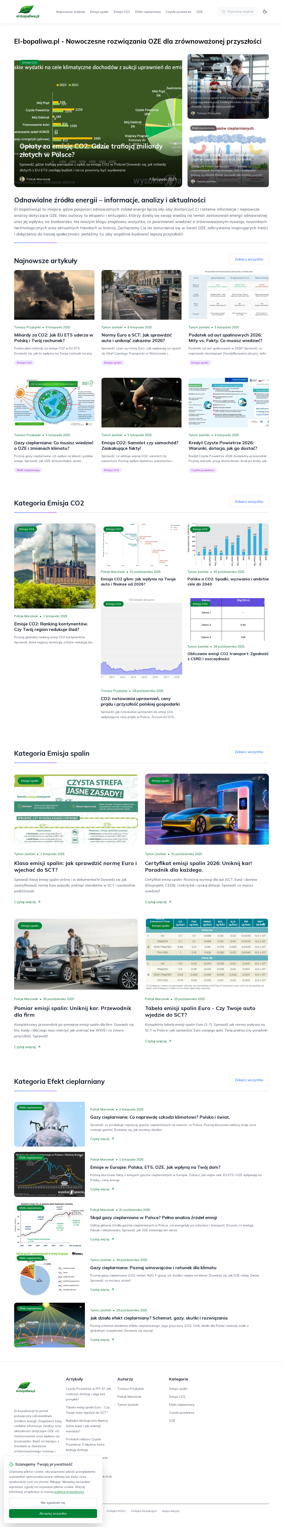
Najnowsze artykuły (70, 12)
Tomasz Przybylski (27, 327)
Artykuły (74, 1379)
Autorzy (125, 1379)
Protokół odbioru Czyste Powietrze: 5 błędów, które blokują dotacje (85, 1444)
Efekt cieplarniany (148, 12)
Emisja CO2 (122, 12)
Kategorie (178, 1379)
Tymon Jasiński (111, 327)
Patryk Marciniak (26, 616)
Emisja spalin (99, 12)
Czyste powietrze (178, 12)
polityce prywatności (69, 1492)
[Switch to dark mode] (265, 12)
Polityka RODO (116, 1511)
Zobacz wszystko (249, 259)
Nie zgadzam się (53, 1503)
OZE (200, 12)
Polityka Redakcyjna (144, 1511)
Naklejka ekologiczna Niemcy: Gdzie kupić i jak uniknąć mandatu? (87, 1426)
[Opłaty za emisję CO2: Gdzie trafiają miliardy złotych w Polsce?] (98, 120)
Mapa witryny (170, 1511)
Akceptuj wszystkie (53, 1513)
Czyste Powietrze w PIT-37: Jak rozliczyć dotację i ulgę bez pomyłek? (88, 1394)
